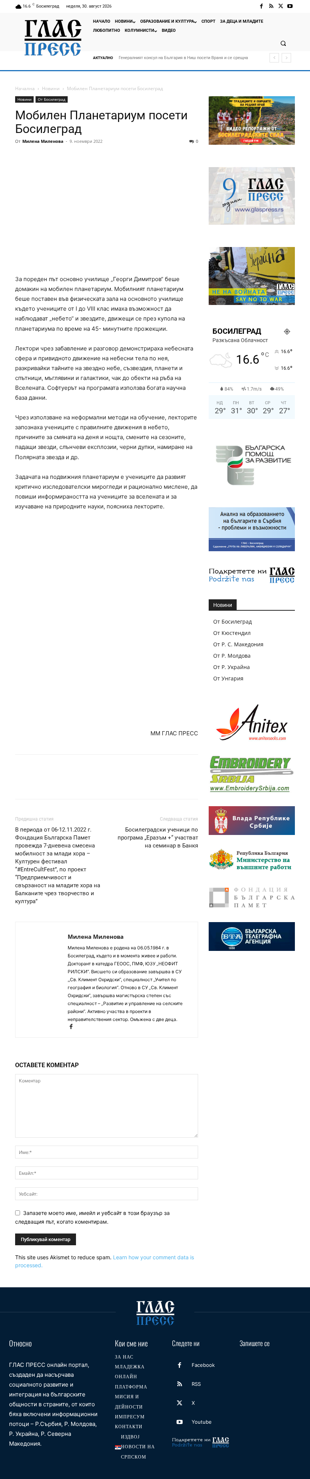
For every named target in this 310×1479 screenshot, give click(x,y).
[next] (286, 58)
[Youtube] (290, 6)
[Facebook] (261, 6)
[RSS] (271, 6)
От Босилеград (51, 99)
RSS (196, 1384)
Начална (25, 88)
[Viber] (144, 158)
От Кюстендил (232, 632)
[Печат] (109, 158)
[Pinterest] (57, 158)
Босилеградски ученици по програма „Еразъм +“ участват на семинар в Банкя (158, 837)
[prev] (274, 58)
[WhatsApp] (74, 158)
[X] (280, 6)
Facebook (203, 1365)
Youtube (202, 1422)
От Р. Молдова (232, 655)
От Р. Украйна (231, 667)
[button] (283, 43)
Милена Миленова (43, 141)
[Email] (92, 158)
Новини (51, 88)
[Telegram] (127, 158)
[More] (162, 158)
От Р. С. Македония (238, 644)
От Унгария (228, 678)
